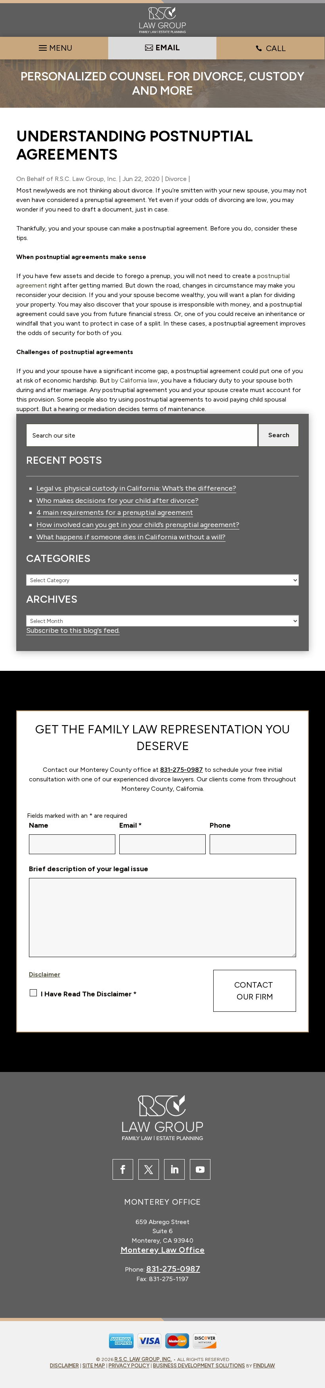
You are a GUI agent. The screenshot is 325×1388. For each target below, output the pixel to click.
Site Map (93, 1366)
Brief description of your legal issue (88, 868)
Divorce (176, 179)
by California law (134, 380)
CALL (276, 48)
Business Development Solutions (199, 1366)
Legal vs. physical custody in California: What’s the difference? (136, 488)
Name (38, 825)
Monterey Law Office (162, 1250)
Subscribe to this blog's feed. (73, 630)
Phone (220, 825)
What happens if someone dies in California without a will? (131, 537)
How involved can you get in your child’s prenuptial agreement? (137, 524)
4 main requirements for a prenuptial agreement (114, 512)
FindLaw (264, 1366)
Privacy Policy (129, 1366)
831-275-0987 (181, 769)
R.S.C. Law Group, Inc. (86, 179)
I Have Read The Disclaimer (89, 994)
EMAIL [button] (167, 47)
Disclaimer (44, 974)
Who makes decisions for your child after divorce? (117, 500)
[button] (54, 46)
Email (130, 825)
